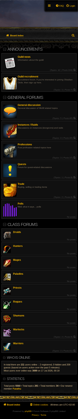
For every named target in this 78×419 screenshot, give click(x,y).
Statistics (15, 379)
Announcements (24, 49)
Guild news (24, 56)
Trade (21, 184)
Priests (17, 287)
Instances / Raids (28, 124)
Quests (22, 164)
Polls (21, 203)
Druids (17, 232)
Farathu (17, 388)
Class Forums (22, 224)
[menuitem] (70, 5)
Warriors (18, 343)
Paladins (18, 273)
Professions (25, 144)
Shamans (18, 315)
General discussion (29, 105)
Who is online (18, 357)
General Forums (25, 97)
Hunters (18, 246)
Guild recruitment (28, 76)
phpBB (28, 411)
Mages (17, 260)
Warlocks (18, 329)
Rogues (17, 301)
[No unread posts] (74, 70)
